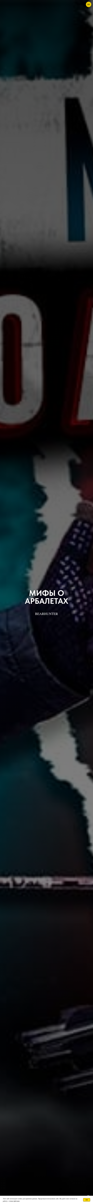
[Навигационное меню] (88, 4)
